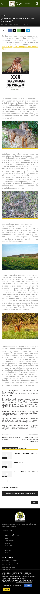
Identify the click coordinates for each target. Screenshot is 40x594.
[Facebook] (10, 30)
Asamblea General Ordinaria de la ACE (11, 438)
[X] (14, 30)
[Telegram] (28, 30)
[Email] (23, 30)
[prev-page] (3, 481)
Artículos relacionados (10, 448)
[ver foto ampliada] (20, 71)
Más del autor (23, 448)
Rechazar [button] (27, 585)
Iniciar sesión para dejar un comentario (20, 494)
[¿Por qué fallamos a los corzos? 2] (7, 474)
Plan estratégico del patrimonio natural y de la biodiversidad (30, 439)
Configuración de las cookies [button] (12, 586)
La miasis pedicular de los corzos (25, 453)
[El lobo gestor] (7, 464)
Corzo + (3, 15)
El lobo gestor (18, 462)
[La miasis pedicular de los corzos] (7, 455)
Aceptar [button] (6, 589)
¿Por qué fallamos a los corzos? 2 (25, 472)
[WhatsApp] (19, 30)
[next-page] (6, 481)
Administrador (8, 24)
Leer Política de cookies (24, 582)
